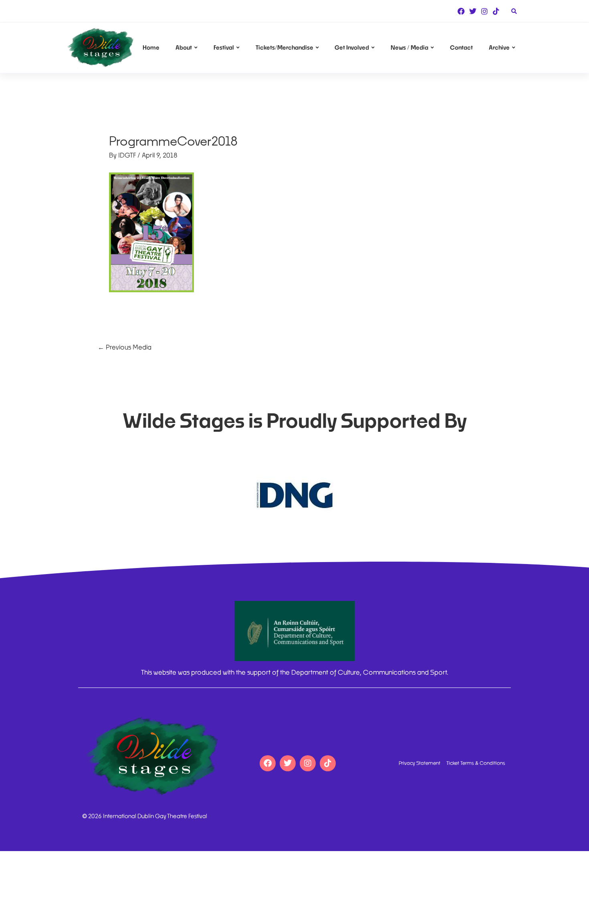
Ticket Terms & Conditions (475, 763)
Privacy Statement (419, 763)
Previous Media (124, 347)
